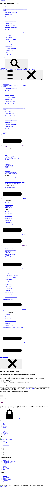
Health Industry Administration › (11, 168)
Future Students (6, 6)
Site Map (4, 482)
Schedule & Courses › (9, 318)
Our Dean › (7, 271)
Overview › (5, 32)
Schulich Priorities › (9, 46)
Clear (1, 396)
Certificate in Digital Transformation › (12, 183)
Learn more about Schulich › (8, 299)
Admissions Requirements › (8, 224)
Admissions (24, 198)
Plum (33, 388)
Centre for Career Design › (10, 250)
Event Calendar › (8, 251)
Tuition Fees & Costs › (9, 213)
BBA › (6, 150)
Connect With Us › (9, 205)
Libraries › (7, 255)
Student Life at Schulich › (10, 257)
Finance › (7, 167)
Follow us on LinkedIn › (10, 325)
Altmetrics (27, 388)
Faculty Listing (6, 477)
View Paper (21, 418)
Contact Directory (6, 443)
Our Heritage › (8, 290)
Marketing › (7, 171)
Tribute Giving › (8, 52)
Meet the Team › (8, 207)
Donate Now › (10, 54)
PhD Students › (24, 9)
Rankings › (7, 273)
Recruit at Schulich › (9, 292)
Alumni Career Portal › (11, 32)
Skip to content (3, 0)
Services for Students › (9, 256)
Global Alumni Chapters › (10, 25)
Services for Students (7, 479)
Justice (4, 428)
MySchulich (2, 68)
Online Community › (20, 32)
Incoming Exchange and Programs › (12, 177)
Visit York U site (3, 486)
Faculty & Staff (6, 468)
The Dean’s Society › (9, 50)
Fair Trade (5, 426)
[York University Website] (6, 439)
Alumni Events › (8, 23)
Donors (4, 33)
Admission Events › (9, 206)
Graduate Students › (17, 9)
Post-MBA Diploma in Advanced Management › (14, 182)
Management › (8, 169)
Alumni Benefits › (8, 14)
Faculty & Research (4, 357)
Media (4, 57)
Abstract (2, 436)
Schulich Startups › (9, 279)
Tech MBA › (7, 159)
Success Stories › (8, 16)
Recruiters (5, 56)
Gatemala (4, 427)
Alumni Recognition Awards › (11, 29)
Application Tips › (8, 216)
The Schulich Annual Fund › (10, 48)
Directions (5, 441)
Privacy (4, 481)
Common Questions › (9, 18)
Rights (4, 431)
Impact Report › (8, 281)
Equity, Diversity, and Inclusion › (11, 275)
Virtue (4, 434)
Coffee (4, 424)
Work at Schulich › (9, 294)
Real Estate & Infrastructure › (11, 172)
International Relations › (10, 254)
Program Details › (8, 316)
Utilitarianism (5, 433)
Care (3, 423)
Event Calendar (6, 445)
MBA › (6, 155)
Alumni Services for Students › (11, 27)
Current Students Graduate (8, 462)
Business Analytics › (9, 166)
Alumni (4, 10)
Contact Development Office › (11, 44)
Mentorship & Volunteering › (11, 12)
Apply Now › (7, 202)
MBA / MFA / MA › (9, 157)
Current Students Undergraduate (9, 461)
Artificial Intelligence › (9, 165)
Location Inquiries (6, 442)
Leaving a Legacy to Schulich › (11, 41)
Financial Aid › (8, 252)
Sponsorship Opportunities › (10, 39)
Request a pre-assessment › (17, 327)
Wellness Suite (5, 480)
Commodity (5, 425)
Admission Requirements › (10, 321)
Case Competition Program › (10, 248)
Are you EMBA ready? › (7, 327)
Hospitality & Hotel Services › (11, 297)
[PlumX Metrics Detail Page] (2, 403)
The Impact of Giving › (9, 37)
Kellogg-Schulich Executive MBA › (12, 158)
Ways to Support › (8, 35)
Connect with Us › (8, 218)
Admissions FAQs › (9, 203)
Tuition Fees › (8, 323)
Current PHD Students (7, 463)
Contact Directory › (9, 288)
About (23, 268)
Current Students (6, 7)
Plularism (4, 429)
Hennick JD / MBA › (9, 156)
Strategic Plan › (8, 284)
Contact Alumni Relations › (10, 21)
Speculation (5, 432)
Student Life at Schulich (7, 478)
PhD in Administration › (10, 187)
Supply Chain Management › (11, 173)
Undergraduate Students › (8, 9)
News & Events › (8, 286)
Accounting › (7, 164)
